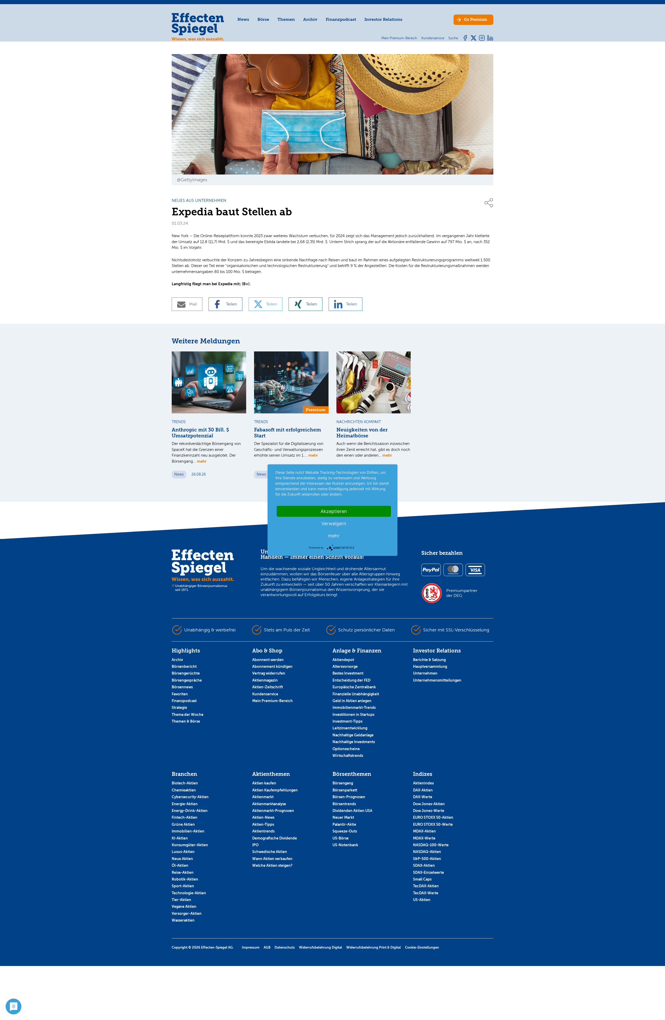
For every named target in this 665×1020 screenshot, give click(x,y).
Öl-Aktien (180, 865)
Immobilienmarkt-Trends (354, 707)
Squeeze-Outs (344, 831)
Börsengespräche (187, 680)
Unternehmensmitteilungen (437, 680)
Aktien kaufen (264, 783)
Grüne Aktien (183, 824)
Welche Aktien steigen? (272, 865)
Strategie (179, 707)
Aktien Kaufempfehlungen (275, 790)
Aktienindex (423, 783)
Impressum (251, 947)
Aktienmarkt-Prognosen (273, 811)
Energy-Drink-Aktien (190, 811)
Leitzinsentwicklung (349, 728)
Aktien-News (263, 817)
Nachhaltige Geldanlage (353, 735)
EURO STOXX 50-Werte (433, 824)
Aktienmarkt (263, 797)
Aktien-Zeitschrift (267, 687)
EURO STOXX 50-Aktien (433, 817)
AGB (267, 947)
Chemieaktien (184, 790)
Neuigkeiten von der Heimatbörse (362, 433)
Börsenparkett (344, 790)
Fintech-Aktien (184, 817)
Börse (263, 19)
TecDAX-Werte (425, 893)
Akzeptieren (334, 511)
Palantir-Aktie (344, 824)
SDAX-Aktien (424, 865)
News (243, 19)
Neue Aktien (182, 859)
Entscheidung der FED (351, 680)
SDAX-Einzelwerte (428, 872)
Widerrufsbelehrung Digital (320, 947)
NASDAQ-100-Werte (431, 845)
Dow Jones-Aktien (429, 804)
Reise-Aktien (183, 872)
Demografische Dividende (274, 838)
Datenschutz (285, 947)
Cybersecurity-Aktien (190, 797)
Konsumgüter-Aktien (190, 845)
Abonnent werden (268, 660)
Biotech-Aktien (185, 783)
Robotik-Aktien (185, 879)
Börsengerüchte (186, 673)
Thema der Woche (187, 714)
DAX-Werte (422, 797)
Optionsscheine (346, 749)
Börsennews (182, 687)
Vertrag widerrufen (268, 673)
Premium (475, 19)
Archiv (310, 19)
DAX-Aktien (423, 790)
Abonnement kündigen (272, 666)
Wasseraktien (183, 920)
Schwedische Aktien (269, 852)
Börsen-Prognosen (348, 797)
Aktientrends (263, 831)
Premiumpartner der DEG (461, 593)
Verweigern (333, 523)
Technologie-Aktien (189, 893)
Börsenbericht (184, 666)
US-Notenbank (345, 845)
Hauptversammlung (430, 666)
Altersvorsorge (345, 666)
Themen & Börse (186, 721)
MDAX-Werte (424, 838)
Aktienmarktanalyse (269, 804)
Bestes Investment (347, 673)
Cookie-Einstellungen (422, 947)
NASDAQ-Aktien (427, 852)
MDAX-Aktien (424, 831)
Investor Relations (383, 19)
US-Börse (340, 838)
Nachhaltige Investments (353, 742)
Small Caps (422, 879)
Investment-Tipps (347, 721)
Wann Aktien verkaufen (272, 859)
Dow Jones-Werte (428, 811)
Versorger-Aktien (187, 913)
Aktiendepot (343, 660)
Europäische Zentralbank (354, 687)
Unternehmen (425, 673)
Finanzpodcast (341, 19)
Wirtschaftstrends (347, 756)
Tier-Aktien (181, 900)
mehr (202, 461)
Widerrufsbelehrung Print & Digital (373, 947)
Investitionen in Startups (353, 714)
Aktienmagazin (265, 680)
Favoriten (180, 694)
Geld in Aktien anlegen (351, 701)
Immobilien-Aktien (188, 831)
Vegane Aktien (184, 906)
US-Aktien (421, 900)
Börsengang (342, 783)
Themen (286, 19)
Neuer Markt (343, 817)
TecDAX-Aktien (426, 886)
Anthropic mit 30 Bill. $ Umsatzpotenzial (200, 433)
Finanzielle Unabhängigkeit (355, 694)
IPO (255, 845)
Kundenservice (265, 694)
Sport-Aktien (183, 886)
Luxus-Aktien (183, 852)
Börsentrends (344, 804)
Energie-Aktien (185, 804)
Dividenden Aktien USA (352, 811)
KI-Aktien (180, 838)
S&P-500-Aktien (427, 859)
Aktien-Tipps (263, 824)
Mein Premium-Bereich (272, 701)
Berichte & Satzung (429, 660)
